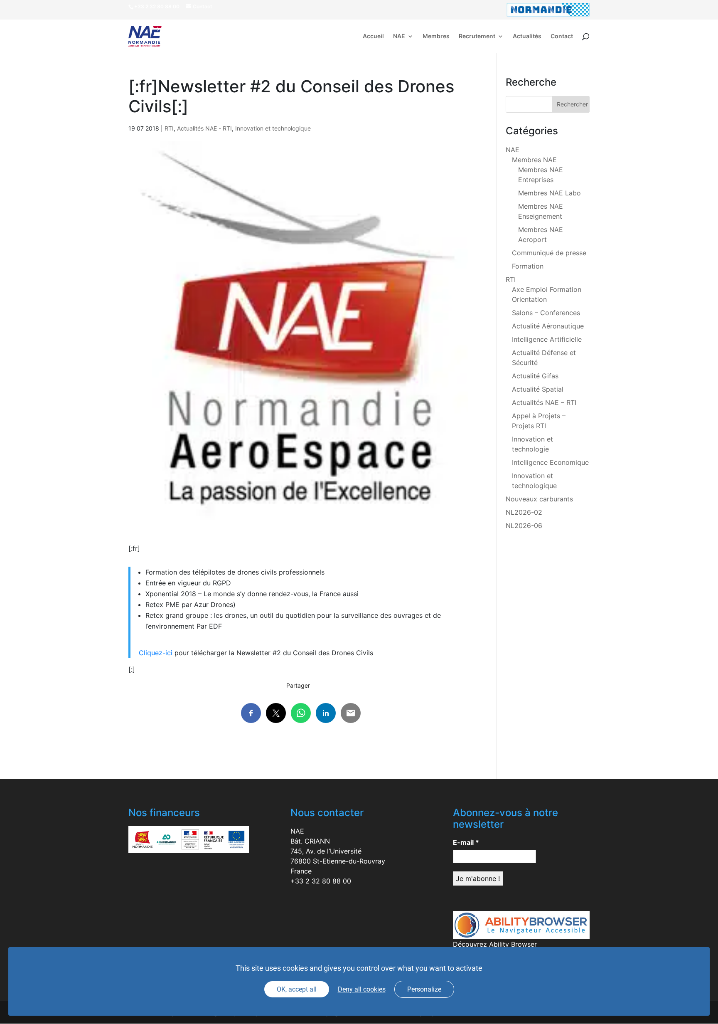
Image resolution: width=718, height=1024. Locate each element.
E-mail (466, 842)
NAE (399, 36)
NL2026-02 (524, 512)
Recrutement (477, 36)
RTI (169, 128)
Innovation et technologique (273, 128)
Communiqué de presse (549, 253)
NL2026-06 (524, 525)
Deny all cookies (362, 989)
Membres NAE (534, 159)
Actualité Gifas (535, 376)
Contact (562, 36)
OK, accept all (297, 989)
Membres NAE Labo (549, 193)
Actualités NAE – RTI (544, 402)
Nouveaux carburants (539, 499)
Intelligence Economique (550, 462)
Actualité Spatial (537, 389)
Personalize (424, 989)
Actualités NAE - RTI (204, 128)
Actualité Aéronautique (548, 326)
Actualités (527, 36)
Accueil (373, 36)
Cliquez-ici (155, 653)
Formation (527, 266)
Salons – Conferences (546, 312)
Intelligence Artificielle (547, 339)
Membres (436, 36)
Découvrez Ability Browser (495, 944)
